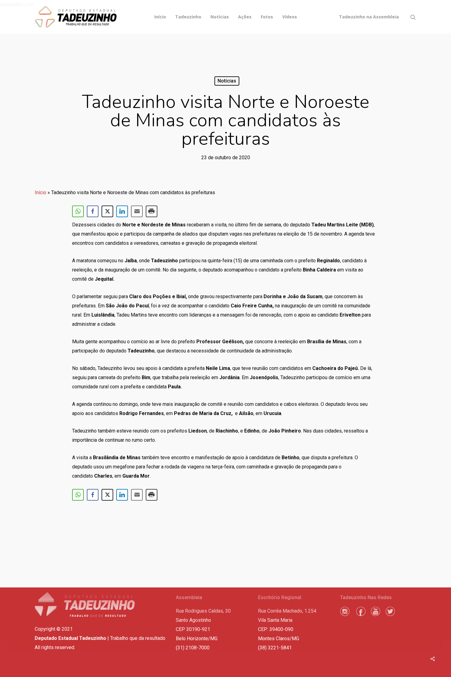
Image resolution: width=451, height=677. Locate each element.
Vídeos (289, 17)
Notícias (219, 17)
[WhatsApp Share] (78, 211)
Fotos (267, 17)
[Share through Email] (137, 211)
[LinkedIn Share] (122, 211)
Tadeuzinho (188, 17)
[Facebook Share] (92, 211)
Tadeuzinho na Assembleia (369, 17)
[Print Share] (151, 211)
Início (160, 17)
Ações (245, 17)
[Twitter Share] (107, 211)
